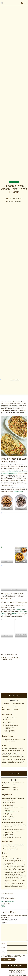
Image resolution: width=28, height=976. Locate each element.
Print (13, 700)
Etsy (2, 614)
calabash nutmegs (9, 811)
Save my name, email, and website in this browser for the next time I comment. (14, 956)
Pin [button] (17, 700)
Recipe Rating (4, 919)
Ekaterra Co (15, 613)
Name (3, 943)
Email (3, 947)
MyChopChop (20, 609)
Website (3, 952)
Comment (4, 922)
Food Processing (14, 182)
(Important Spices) (18, 491)
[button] (22, 3)
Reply (3, 906)
